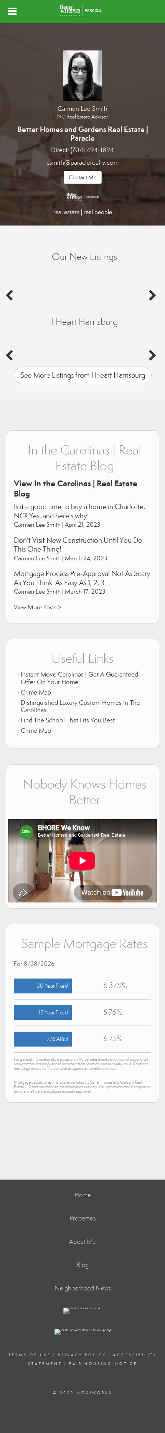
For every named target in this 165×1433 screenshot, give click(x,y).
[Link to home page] (82, 10)
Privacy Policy (82, 1355)
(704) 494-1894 (92, 150)
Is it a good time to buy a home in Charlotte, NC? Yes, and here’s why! (79, 511)
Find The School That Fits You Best (68, 720)
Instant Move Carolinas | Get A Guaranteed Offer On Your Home (79, 678)
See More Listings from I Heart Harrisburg (82, 375)
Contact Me (83, 177)
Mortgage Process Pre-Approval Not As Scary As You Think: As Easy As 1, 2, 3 (82, 578)
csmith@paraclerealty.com (82, 163)
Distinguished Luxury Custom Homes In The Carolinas (80, 706)
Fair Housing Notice (103, 1364)
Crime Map (36, 692)
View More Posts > (37, 607)
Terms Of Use (29, 1355)
